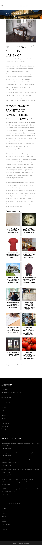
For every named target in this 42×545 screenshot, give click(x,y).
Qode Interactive (24, 543)
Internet (4, 421)
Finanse (4, 415)
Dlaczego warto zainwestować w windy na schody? (17, 453)
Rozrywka (5, 426)
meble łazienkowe (18, 182)
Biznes (4, 407)
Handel (4, 418)
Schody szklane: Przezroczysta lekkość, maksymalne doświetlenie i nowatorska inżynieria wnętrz (18, 481)
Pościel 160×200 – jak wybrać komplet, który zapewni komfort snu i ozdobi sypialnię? (20, 490)
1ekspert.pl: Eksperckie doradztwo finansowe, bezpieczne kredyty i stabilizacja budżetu (19, 461)
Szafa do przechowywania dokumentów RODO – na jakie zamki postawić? (21, 444)
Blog (19, 59)
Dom (23, 59)
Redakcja (30, 59)
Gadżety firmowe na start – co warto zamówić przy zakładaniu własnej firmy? (20, 471)
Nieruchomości (6, 423)
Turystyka (4, 429)
